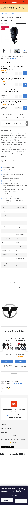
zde (21, 491)
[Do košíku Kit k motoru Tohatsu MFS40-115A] (7, 361)
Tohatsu (25, 115)
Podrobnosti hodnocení (21, 23)
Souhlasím (21, 501)
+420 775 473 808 (15, 418)
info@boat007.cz (15, 415)
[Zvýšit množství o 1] (20, 73)
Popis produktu (6, 123)
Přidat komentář (14, 288)
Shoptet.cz (14, 435)
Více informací (13, 58)
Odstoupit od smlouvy (7, 447)
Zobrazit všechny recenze (17, 383)
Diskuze (15, 123)
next (27, 350)
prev (1, 350)
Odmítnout (7, 500)
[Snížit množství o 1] (16, 73)
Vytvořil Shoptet (15, 442)
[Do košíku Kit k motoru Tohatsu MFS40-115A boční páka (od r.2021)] (20, 361)
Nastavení (14, 495)
